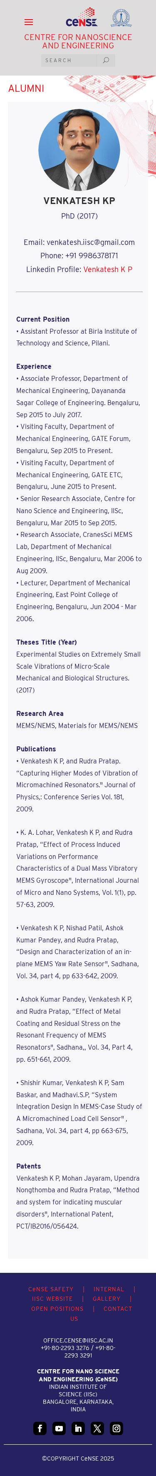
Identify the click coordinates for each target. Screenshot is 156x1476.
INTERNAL (109, 1289)
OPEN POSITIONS (57, 1308)
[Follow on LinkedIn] (78, 1428)
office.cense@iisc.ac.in (78, 1340)
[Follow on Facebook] (40, 1428)
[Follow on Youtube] (59, 1428)
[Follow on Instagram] (116, 1428)
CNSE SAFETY (51, 1289)
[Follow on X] (97, 1428)
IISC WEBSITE (52, 1298)
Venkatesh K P (107, 269)
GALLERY (107, 1298)
